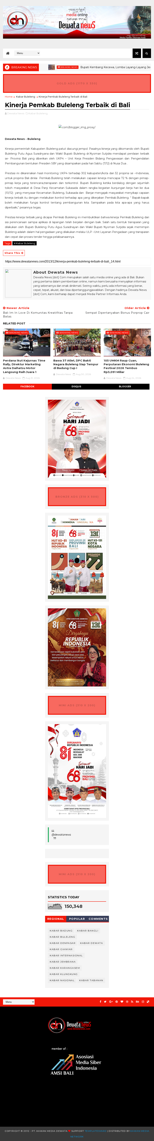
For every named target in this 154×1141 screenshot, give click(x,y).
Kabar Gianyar (61, 949)
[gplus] (111, 1001)
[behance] (137, 1001)
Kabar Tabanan (91, 980)
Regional (55, 919)
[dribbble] (127, 1001)
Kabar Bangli (87, 930)
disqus (76, 386)
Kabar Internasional (66, 955)
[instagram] (143, 1001)
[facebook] (100, 1001)
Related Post (14, 323)
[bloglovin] (122, 1001)
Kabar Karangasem (65, 967)
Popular (77, 919)
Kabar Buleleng (25, 96)
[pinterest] (117, 1001)
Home (9, 96)
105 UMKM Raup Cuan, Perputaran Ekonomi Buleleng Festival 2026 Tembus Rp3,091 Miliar (126, 366)
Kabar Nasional (62, 980)
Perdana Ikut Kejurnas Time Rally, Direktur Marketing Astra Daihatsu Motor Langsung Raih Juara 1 (24, 366)
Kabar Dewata (91, 943)
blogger (125, 386)
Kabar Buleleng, (38, 113)
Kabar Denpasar (62, 943)
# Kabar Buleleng (24, 243)
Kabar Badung (61, 930)
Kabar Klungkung (64, 974)
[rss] (132, 1001)
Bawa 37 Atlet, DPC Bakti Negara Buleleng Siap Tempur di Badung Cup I (75, 364)
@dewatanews (61, 834)
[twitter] (105, 1001)
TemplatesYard (96, 1131)
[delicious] (148, 1001)
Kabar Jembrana (63, 961)
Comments (98, 919)
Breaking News (53, 67)
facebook (27, 386)
